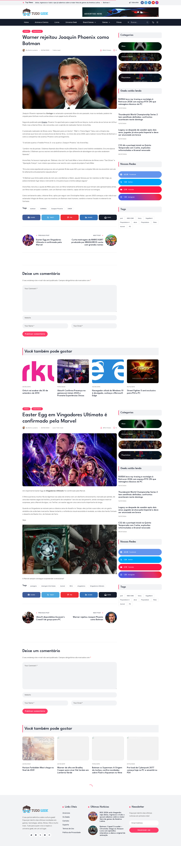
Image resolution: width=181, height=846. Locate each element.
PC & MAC (49, 786)
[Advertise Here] (120, 12)
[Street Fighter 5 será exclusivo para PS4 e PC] (143, 371)
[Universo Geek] (140, 57)
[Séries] (140, 67)
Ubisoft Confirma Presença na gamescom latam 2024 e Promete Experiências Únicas (71, 393)
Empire (44, 122)
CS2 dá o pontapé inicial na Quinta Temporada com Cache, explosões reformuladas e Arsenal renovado (134, 147)
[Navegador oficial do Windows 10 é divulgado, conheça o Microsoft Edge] (108, 371)
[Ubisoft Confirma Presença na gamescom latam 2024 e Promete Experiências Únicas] (73, 371)
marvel (62, 586)
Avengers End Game (48, 586)
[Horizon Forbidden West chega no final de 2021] (38, 748)
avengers (33, 586)
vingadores (81, 586)
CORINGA (43, 208)
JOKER (70, 208)
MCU (71, 586)
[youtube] (153, 2)
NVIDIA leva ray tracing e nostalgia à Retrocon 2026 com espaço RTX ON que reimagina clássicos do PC (137, 101)
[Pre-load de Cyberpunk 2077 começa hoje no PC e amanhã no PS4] (143, 748)
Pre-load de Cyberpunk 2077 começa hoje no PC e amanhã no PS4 (142, 770)
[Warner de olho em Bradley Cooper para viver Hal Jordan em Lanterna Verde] (73, 748)
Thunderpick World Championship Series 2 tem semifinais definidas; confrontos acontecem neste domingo (138, 117)
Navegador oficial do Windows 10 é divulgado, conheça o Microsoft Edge (107, 393)
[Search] (147, 22)
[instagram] (156, 2)
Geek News (37, 31)
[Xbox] (140, 46)
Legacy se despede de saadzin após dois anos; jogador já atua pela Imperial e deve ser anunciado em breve (138, 132)
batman (33, 208)
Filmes (26, 31)
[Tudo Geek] (35, 12)
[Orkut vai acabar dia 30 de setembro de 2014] (38, 371)
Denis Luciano (33, 50)
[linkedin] (149, 2)
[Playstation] (140, 78)
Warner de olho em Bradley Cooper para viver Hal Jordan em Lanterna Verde (73, 770)
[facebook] (142, 2)
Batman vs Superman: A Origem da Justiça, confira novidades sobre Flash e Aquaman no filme (107, 770)
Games (26, 786)
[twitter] (145, 2)
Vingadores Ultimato (97, 586)
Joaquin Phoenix (57, 208)
